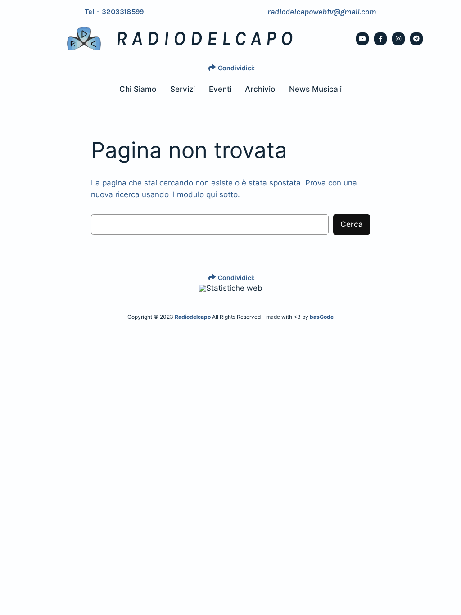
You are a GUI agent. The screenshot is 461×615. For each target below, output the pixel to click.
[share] (212, 67)
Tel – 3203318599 (114, 11)
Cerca (351, 224)
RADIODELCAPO (206, 39)
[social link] (362, 38)
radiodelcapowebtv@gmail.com (321, 12)
